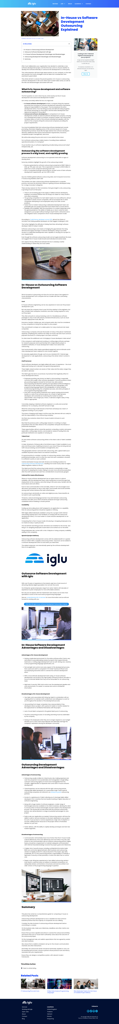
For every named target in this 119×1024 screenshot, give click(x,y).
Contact (88, 4)
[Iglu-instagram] (96, 1011)
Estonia (49, 1016)
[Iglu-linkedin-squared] (94, 1011)
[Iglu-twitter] (91, 1011)
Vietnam (49, 1014)
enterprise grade (55, 792)
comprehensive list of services (35, 597)
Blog (23, 1019)
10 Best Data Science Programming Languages (58, 991)
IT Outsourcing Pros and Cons (30, 991)
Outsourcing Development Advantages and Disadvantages (43, 57)
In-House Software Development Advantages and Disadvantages (45, 54)
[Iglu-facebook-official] (88, 1011)
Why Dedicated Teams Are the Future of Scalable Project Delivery (85, 991)
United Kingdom (52, 1009)
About (70, 4)
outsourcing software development (33, 463)
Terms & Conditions (83, 1018)
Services (55, 4)
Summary (28, 59)
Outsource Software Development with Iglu (38, 52)
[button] (69, 43)
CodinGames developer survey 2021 (41, 219)
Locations (78, 4)
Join (62, 4)
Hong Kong (50, 1019)
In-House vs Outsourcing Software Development (39, 49)
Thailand (49, 1012)
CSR (97, 1018)
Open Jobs (25, 1012)
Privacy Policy (92, 1018)
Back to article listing (29, 968)
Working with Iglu (27, 1009)
